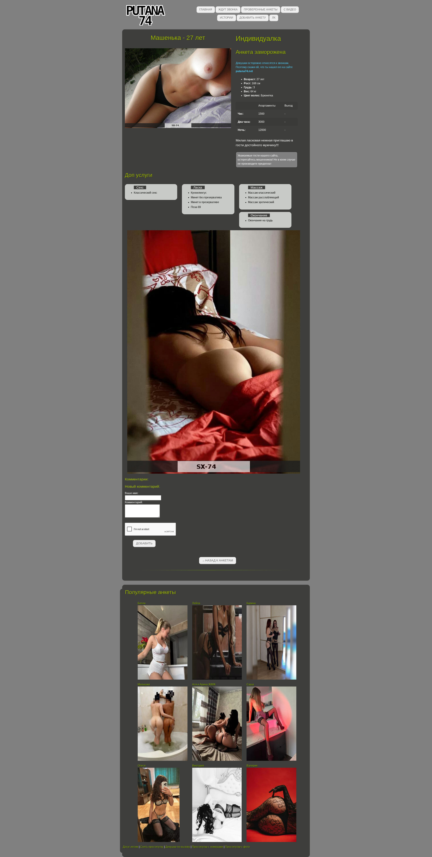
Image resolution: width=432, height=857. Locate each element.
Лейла (196, 603)
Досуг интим (130, 846)
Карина (251, 603)
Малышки (144, 684)
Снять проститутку (151, 846)
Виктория (198, 765)
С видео (290, 9)
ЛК (273, 17)
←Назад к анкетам (217, 560)
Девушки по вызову (177, 846)
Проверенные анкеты (260, 9)
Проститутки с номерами (207, 846)
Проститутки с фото (237, 846)
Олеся (142, 765)
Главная (205, 9)
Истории (226, 17)
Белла (141, 603)
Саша (250, 684)
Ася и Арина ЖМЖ (204, 684)
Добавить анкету (252, 17)
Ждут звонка (228, 9)
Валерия (252, 765)
